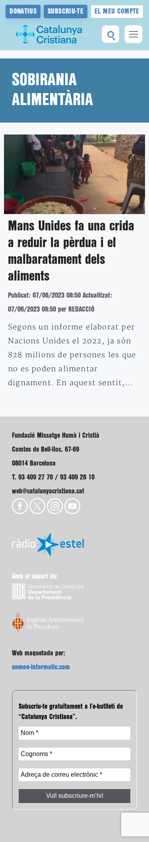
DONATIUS (23, 11)
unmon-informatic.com (41, 667)
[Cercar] (110, 34)
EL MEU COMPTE (117, 11)
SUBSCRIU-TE (65, 11)
